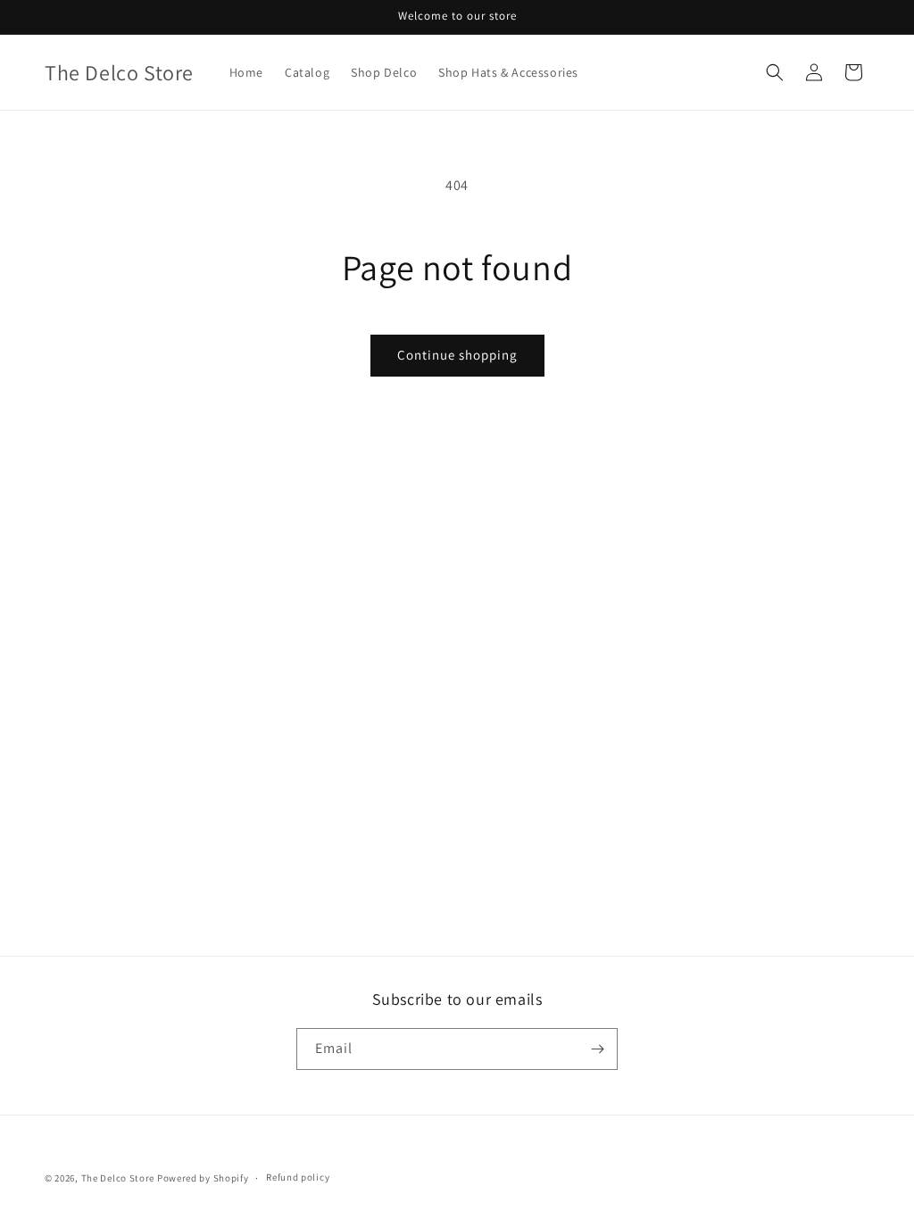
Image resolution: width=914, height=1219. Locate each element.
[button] (774, 72)
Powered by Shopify (203, 1178)
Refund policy (297, 1177)
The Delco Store (118, 1178)
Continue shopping (457, 354)
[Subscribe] (597, 1049)
